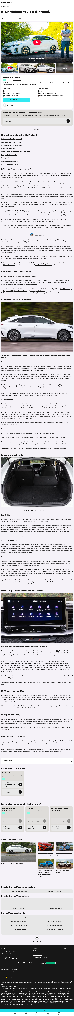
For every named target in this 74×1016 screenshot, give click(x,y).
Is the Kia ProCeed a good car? (11, 139)
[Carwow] (7, 2)
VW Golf (6, 256)
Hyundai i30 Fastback (61, 175)
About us (35, 948)
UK (3, 977)
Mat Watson (38, 234)
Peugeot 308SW (8, 291)
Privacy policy (40, 971)
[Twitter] (6, 958)
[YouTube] (13, 958)
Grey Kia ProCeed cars (19, 904)
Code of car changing (15, 973)
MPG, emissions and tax (9, 155)
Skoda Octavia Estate (20, 291)
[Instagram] (10, 958)
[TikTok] (17, 958)
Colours (21, 18)
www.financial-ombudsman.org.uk (50, 999)
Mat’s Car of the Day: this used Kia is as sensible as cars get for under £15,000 (45, 855)
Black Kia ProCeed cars (19, 900)
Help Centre (5, 948)
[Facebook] (2, 958)
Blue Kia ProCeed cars (55, 900)
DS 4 (57, 651)
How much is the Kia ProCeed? (11, 142)
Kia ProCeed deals (9, 265)
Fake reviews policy (48, 971)
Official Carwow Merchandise (40, 957)
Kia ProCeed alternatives (9, 164)
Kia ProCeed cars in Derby (19, 929)
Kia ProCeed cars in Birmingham (19, 917)
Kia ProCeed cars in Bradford (19, 921)
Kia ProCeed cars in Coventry (55, 925)
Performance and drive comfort (11, 145)
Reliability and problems (9, 161)
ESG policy (33, 971)
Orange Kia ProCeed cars (55, 904)
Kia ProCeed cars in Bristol (55, 921)
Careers (64, 948)
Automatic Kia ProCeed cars (19, 891)
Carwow (11, 105)
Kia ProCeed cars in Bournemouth (55, 917)
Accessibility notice (5, 973)
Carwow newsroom (37, 955)
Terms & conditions (5, 971)
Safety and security (7, 158)
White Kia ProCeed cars (55, 908)
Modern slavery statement (59, 971)
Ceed (30, 188)
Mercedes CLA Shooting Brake (27, 284)
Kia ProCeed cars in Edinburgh (55, 929)
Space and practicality (8, 148)
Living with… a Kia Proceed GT (12, 863)
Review (4, 18)
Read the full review (16, 100)
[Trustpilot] (47, 963)
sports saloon (43, 183)
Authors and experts (37, 952)
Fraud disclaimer (26, 971)
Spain (16, 977)
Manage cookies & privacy (16, 971)
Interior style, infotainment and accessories (15, 151)
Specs (12, 18)
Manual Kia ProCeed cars (55, 891)
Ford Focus (5, 448)
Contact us (35, 950)
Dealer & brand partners (67, 950)
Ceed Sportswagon (66, 289)
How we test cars (17, 80)
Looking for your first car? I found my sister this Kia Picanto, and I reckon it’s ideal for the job (64, 855)
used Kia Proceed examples (43, 265)
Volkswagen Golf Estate (37, 291)
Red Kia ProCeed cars (19, 908)
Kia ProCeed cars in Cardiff (19, 925)
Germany (10, 977)
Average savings (4, 988)
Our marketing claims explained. (9, 986)
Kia (2, 6)
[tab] (4, 18)
